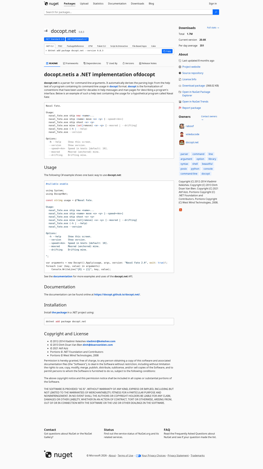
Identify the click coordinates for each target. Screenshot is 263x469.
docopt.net (192, 142)
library (212, 159)
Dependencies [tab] (93, 63)
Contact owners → (209, 118)
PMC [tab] (60, 46)
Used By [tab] (112, 63)
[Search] (216, 12)
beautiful (207, 163)
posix (184, 168)
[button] (167, 51)
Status (109, 430)
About (112, 455)
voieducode (192, 134)
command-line (189, 173)
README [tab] (53, 63)
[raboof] (182, 126)
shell (195, 163)
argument (186, 159)
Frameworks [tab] (71, 63)
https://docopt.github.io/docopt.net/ (117, 294)
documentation (62, 276)
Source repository (192, 73)
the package (59, 312)
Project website (191, 66)
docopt (146, 74)
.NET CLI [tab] (49, 46)
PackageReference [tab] (75, 46)
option (200, 159)
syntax (184, 163)
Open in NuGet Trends (195, 101)
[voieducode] (182, 134)
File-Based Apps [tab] (139, 46)
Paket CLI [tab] (101, 46)
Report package (191, 108)
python (195, 168)
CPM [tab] (90, 46)
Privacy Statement (178, 455)
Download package (193, 85)
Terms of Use (125, 455)
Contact (50, 430)
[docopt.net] (182, 142)
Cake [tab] (153, 46)
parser (184, 154)
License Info (189, 79)
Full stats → (213, 27)
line (211, 154)
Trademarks (198, 455)
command (198, 154)
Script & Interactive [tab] (119, 46)
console (208, 168)
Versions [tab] (129, 63)
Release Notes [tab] (149, 63)
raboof (190, 126)
